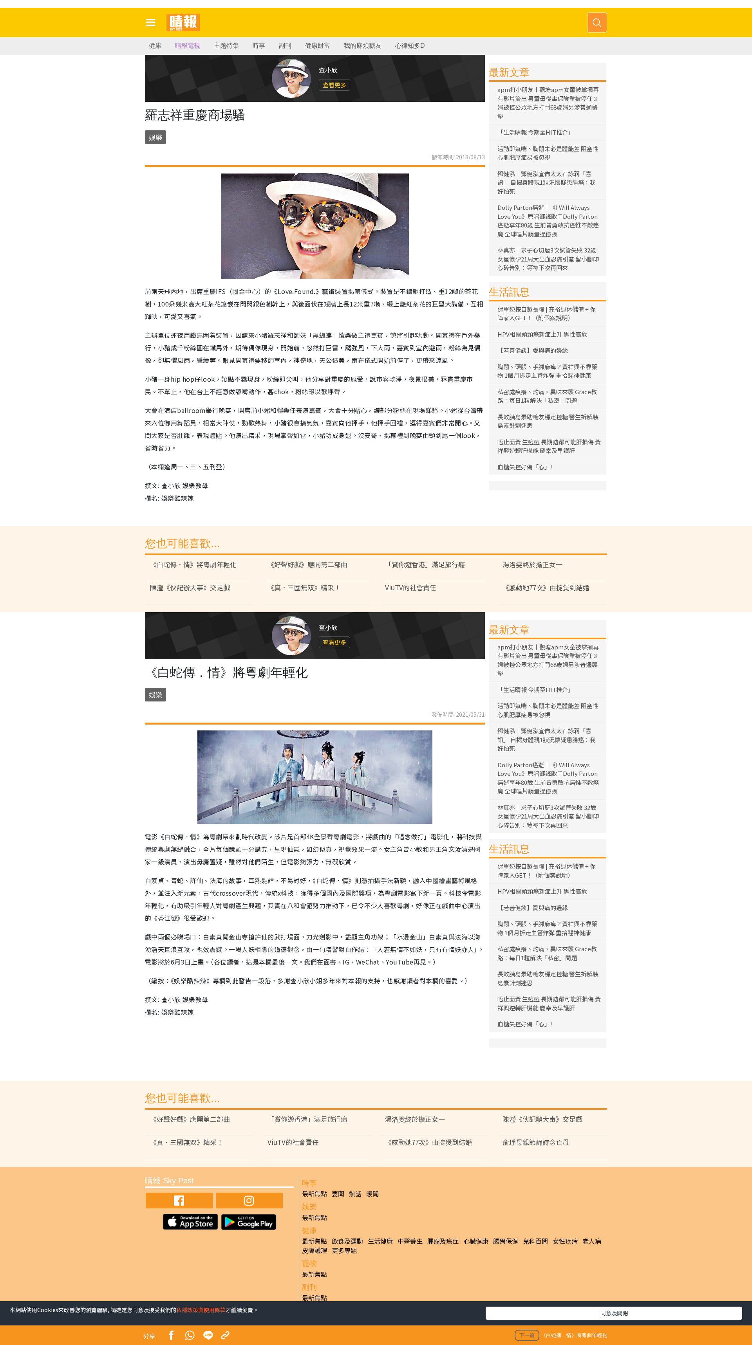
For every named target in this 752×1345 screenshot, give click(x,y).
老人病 (591, 1241)
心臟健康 (475, 1241)
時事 (259, 45)
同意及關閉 (614, 1313)
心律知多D (410, 45)
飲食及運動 (347, 1241)
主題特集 (226, 45)
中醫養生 (410, 1241)
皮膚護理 (314, 1250)
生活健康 (380, 1241)
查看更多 (334, 85)
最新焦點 (314, 1193)
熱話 (355, 1193)
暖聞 (372, 1193)
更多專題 (344, 1250)
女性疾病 (565, 1241)
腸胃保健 (505, 1241)
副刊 (285, 45)
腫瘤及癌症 (443, 1241)
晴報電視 (187, 45)
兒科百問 (535, 1241)
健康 (155, 45)
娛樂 (155, 137)
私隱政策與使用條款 (201, 1310)
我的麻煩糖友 (362, 45)
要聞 (338, 1193)
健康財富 (317, 45)
